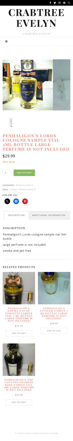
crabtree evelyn (36, 17)
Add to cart (24, 173)
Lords (13, 189)
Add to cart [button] (19, 333)
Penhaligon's (24, 185)
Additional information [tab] (49, 215)
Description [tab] (16, 215)
